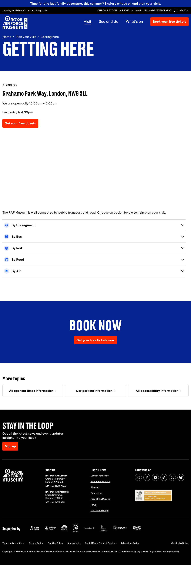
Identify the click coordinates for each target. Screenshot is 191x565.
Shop (138, 10)
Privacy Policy (36, 543)
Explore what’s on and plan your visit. (133, 3)
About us (95, 487)
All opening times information (31, 391)
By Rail (17, 248)
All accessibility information (157, 391)
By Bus (17, 236)
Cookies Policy (55, 543)
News (93, 504)
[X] (172, 477)
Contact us (96, 493)
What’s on (134, 21)
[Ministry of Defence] (103, 530)
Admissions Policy (130, 543)
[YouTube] (155, 477)
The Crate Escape (99, 510)
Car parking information (94, 391)
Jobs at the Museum (101, 499)
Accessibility (74, 543)
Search (183, 10)
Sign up (10, 446)
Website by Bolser (180, 543)
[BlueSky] (180, 477)
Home (7, 37)
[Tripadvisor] (137, 529)
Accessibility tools (37, 10)
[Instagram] (138, 477)
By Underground (24, 225)
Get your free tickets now (95, 340)
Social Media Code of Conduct (100, 543)
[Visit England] (89, 528)
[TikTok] (163, 477)
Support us (126, 10)
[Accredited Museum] (64, 530)
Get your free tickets (20, 123)
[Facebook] (146, 477)
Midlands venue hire (100, 481)
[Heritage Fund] (50, 529)
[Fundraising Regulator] (75, 531)
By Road (18, 259)
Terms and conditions (13, 543)
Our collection (107, 10)
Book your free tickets (169, 21)
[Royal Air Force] (34, 529)
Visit (87, 21)
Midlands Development (157, 10)
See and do (108, 21)
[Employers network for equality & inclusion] (120, 530)
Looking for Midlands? (14, 10)
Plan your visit (26, 37)
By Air (16, 271)
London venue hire (100, 475)
